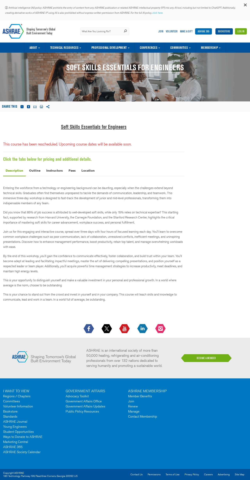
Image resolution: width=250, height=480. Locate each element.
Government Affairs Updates (85, 406)
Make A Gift (186, 31)
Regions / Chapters (16, 396)
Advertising (224, 474)
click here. (157, 12)
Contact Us (136, 474)
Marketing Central (15, 442)
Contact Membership (142, 416)
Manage (133, 411)
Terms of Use (172, 474)
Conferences (148, 48)
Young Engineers (15, 427)
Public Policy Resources (82, 411)
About (33, 48)
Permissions (154, 474)
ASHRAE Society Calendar (21, 452)
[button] (245, 6)
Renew (133, 406)
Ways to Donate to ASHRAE (22, 437)
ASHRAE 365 (203, 31)
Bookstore (224, 31)
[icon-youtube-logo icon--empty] (125, 329)
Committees (11, 401)
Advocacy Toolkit (77, 396)
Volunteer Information (18, 406)
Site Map (239, 474)
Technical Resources (64, 48)
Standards (10, 416)
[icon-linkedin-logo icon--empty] (143, 329)
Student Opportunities (18, 432)
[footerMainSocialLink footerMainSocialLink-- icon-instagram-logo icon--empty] (161, 329)
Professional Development (109, 48)
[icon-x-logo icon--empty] (107, 329)
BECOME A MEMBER (206, 358)
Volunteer (172, 31)
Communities (179, 48)
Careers (208, 474)
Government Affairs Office (84, 401)
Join (160, 31)
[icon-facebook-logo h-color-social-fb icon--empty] (89, 329)
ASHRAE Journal (15, 421)
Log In (241, 31)
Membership (209, 48)
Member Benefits (140, 396)
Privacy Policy (192, 474)
